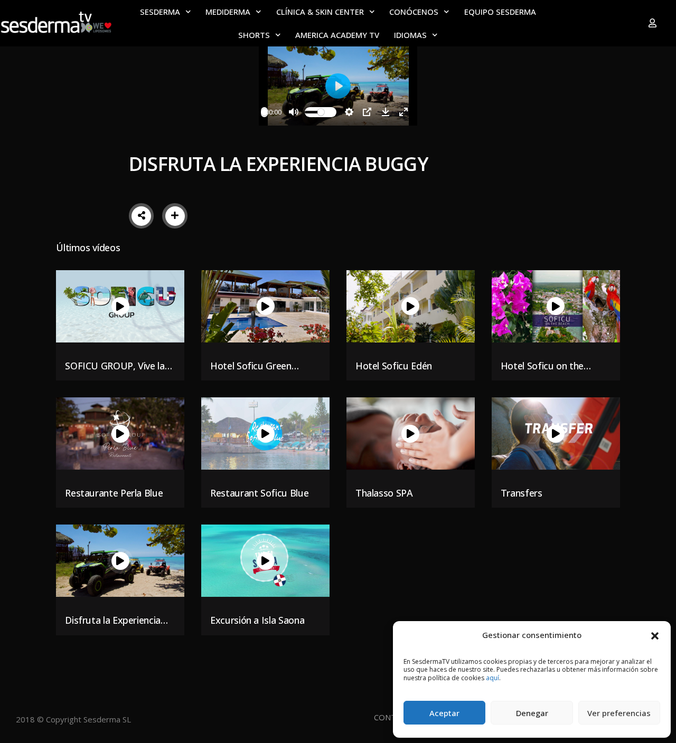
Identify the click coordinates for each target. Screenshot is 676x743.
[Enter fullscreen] (403, 111)
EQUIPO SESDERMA (500, 11)
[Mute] (293, 111)
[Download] (385, 111)
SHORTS (254, 35)
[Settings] (349, 111)
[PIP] (367, 111)
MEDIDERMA (227, 11)
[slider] (264, 112)
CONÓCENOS (413, 11)
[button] (655, 635)
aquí (492, 677)
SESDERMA (160, 11)
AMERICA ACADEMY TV (337, 35)
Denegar (532, 713)
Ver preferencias (619, 713)
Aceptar (444, 713)
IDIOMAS (410, 35)
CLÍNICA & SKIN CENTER (320, 11)
